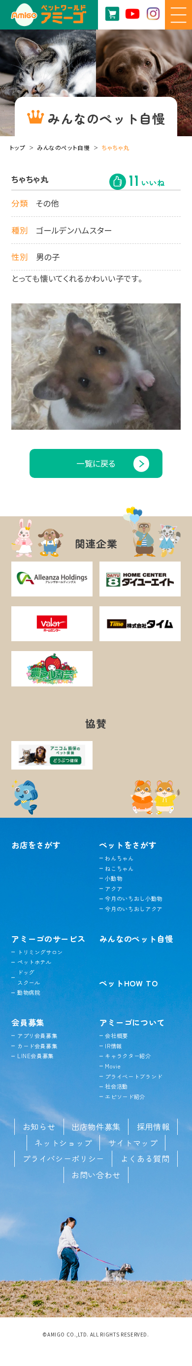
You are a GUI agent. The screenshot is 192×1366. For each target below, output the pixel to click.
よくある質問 (145, 1158)
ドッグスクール (28, 977)
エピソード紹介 (125, 1096)
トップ (18, 147)
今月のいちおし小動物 (133, 898)
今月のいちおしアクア (133, 909)
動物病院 (28, 992)
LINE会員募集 (35, 1056)
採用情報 (153, 1126)
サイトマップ (133, 1143)
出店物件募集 (96, 1126)
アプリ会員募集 (37, 1035)
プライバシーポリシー (63, 1158)
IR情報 (113, 1046)
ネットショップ (63, 1143)
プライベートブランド (133, 1076)
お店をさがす (36, 845)
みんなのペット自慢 (63, 147)
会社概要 (116, 1035)
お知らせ (39, 1126)
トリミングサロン (40, 952)
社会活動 (116, 1086)
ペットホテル (34, 962)
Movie (113, 1066)
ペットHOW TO (128, 983)
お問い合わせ (96, 1175)
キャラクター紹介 (128, 1056)
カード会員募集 (37, 1046)
